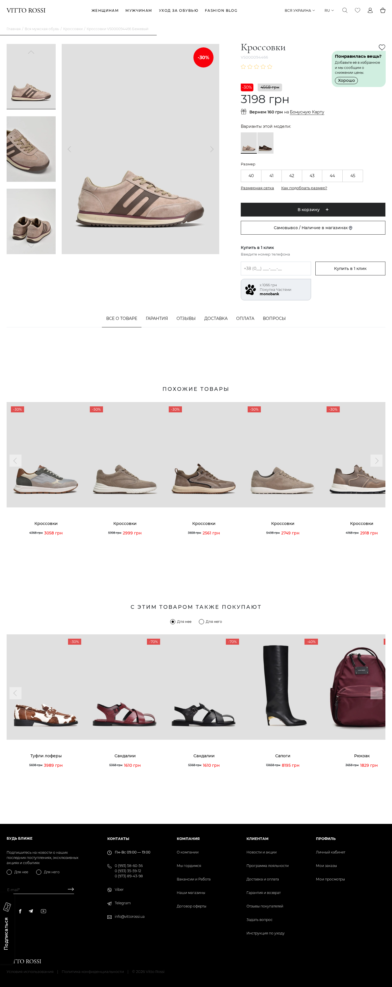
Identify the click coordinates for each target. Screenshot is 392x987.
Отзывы (186, 318)
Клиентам (258, 839)
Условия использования (30, 971)
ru (327, 10)
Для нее (184, 621)
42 (291, 175)
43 (312, 175)
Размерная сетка (257, 188)
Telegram (123, 903)
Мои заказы (326, 866)
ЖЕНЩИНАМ (105, 10)
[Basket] (382, 10)
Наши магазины (191, 893)
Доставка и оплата (263, 879)
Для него (214, 621)
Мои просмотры (330, 879)
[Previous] (31, 53)
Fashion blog (221, 10)
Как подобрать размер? (304, 188)
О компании (188, 852)
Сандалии (125, 755)
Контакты (118, 839)
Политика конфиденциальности (93, 971)
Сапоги (282, 755)
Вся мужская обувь (42, 29)
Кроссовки (73, 29)
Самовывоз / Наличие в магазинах (311, 227)
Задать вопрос (260, 920)
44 (332, 175)
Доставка (216, 318)
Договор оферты (191, 906)
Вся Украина (298, 10)
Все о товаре (121, 318)
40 (251, 175)
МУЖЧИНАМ (138, 10)
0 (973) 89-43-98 (129, 876)
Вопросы (274, 318)
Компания (188, 839)
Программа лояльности (268, 866)
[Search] (345, 10)
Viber (119, 889)
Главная (14, 29)
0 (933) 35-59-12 (128, 871)
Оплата (245, 318)
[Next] (31, 245)
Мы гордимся (189, 866)
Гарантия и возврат (264, 893)
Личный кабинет (330, 852)
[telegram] (30, 911)
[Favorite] (357, 10)
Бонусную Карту (307, 112)
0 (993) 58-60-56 (129, 866)
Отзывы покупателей (265, 906)
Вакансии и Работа (194, 879)
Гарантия (157, 318)
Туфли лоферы (46, 755)
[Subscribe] (68, 890)
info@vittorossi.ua (130, 916)
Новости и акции (262, 852)
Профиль (326, 839)
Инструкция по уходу (266, 933)
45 (352, 175)
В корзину (309, 209)
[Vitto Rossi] (26, 10)
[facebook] (20, 911)
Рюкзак (362, 755)
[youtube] (43, 911)
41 (271, 175)
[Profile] (370, 10)
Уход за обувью (178, 10)
